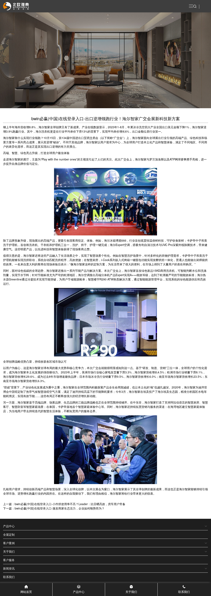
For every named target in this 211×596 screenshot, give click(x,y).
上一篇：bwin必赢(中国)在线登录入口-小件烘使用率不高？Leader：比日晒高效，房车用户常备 (64, 504)
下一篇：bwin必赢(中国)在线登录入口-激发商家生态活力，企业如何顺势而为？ (53, 508)
